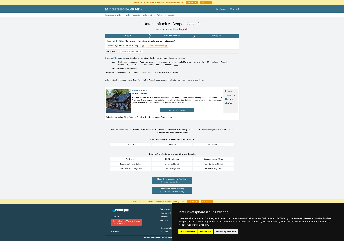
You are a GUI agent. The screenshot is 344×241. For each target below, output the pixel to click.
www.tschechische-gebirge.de (172, 29)
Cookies (164, 232)
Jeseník (224, 62)
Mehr (176, 65)
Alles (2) (131, 144)
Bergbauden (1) (213, 144)
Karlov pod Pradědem (127, 62)
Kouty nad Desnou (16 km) (213, 159)
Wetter (230, 103)
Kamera (230, 99)
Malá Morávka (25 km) (213, 169)
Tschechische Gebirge (170, 213)
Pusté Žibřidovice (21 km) (213, 164)
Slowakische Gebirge (170, 217)
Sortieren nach (112, 51)
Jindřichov (168, 65)
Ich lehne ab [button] (205, 231)
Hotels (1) (172, 144)
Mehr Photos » (130, 117)
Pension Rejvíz (139, 90)
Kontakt (115, 217)
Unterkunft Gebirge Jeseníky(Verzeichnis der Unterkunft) (172, 190)
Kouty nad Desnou (147, 62)
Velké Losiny (123, 65)
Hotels (121, 68)
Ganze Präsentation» (163, 117)
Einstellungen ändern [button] (226, 231)
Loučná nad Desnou (167, 62)
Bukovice (135, 65)
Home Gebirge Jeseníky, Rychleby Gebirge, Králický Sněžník (172, 180)
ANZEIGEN (192, 2)
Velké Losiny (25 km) (172, 169)
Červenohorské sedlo (151, 65)
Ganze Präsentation (177, 110)
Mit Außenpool (149, 72)
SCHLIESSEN (206, 2)
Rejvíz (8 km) (130, 159)
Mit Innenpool (134, 72)
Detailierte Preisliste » (145, 117)
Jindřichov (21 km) (172, 164)
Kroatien (164, 220)
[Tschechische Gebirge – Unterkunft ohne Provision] (124, 9)
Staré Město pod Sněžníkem (206, 62)
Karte (230, 91)
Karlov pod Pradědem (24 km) (131, 169)
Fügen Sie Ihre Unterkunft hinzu (126, 222)
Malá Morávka (185, 62)
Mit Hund (122, 72)
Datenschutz (166, 228)
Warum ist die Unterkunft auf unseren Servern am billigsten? (158, 201)
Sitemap (115, 231)
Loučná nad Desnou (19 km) (130, 164)
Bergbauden (132, 68)
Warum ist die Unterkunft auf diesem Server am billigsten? (158, 2)
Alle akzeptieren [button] (188, 231)
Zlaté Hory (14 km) (172, 159)
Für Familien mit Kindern (169, 72)
